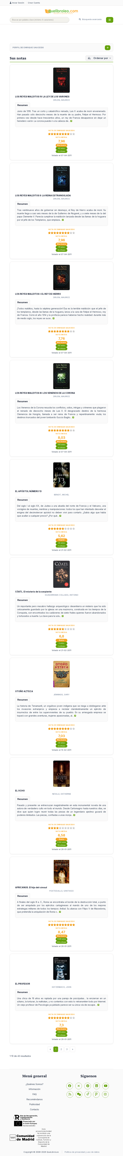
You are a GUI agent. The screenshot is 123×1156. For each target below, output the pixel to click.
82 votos (61, 148)
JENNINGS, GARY (61, 694)
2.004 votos (61, 842)
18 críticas (61, 349)
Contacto (34, 1109)
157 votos (61, 345)
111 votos (61, 247)
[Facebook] (69, 1086)
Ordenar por (101, 58)
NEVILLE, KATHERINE (61, 794)
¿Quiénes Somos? (34, 1084)
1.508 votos (61, 939)
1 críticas (61, 646)
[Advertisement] (64, 34)
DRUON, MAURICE (61, 100)
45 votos (61, 543)
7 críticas (61, 546)
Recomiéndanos (35, 1099)
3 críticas (61, 151)
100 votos (61, 445)
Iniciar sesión (18, 3)
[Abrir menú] (109, 20)
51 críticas (61, 1035)
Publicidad (34, 1104)
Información (34, 1089)
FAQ (35, 1094)
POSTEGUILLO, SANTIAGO (61, 891)
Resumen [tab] (22, 105)
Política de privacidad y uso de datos (82, 1152)
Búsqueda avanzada (92, 19)
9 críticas (61, 448)
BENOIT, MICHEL (61, 494)
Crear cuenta (34, 3)
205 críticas (61, 942)
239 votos (61, 1032)
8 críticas (61, 250)
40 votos (61, 743)
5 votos (61, 643)
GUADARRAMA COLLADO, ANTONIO (61, 595)
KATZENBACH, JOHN (61, 987)
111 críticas (62, 845)
